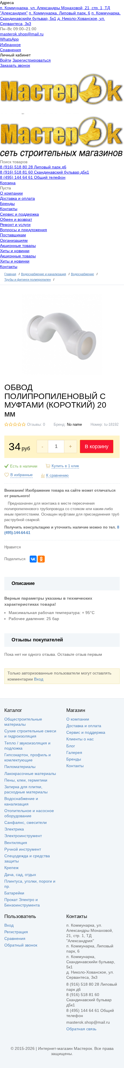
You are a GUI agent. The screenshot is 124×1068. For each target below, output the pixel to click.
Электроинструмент (23, 835)
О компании (11, 193)
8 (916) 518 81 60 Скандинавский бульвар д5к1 (44, 172)
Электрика (14, 829)
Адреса (7, 2)
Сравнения (10, 49)
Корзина (8, 182)
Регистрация (16, 932)
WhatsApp (9, 39)
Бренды (7, 203)
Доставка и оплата (17, 198)
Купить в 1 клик (65, 466)
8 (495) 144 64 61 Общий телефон (32, 177)
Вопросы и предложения (23, 229)
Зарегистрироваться (31, 60)
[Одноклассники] (41, 559)
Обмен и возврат (16, 219)
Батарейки (14, 893)
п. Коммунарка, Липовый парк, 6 (59, 13)
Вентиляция (15, 842)
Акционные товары (18, 245)
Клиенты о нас (80, 739)
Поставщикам (13, 235)
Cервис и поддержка (19, 214)
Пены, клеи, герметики (25, 780)
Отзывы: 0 (36, 425)
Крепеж (11, 867)
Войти (5, 60)
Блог (70, 746)
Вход (38, 679)
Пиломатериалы (19, 766)
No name (74, 425)
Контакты (8, 208)
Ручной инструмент (22, 849)
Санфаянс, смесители (25, 822)
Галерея (74, 752)
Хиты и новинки (14, 250)
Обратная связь (81, 1029)
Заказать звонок (15, 65)
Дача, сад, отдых (20, 874)
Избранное (10, 44)
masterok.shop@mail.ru (22, 34)
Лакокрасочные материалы (30, 773)
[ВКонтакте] (33, 559)
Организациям (14, 240)
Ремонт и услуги (15, 224)
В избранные (21, 475)
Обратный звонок (20, 945)
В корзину (96, 446)
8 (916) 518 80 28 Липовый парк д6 (33, 167)
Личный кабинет (15, 55)
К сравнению (57, 476)
